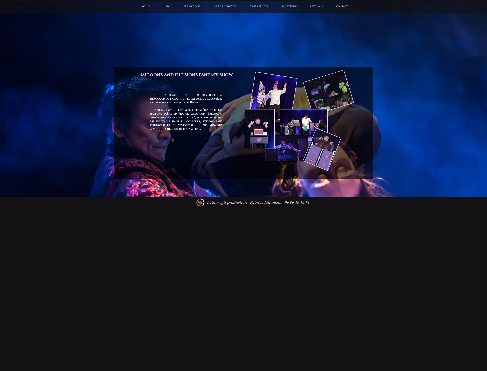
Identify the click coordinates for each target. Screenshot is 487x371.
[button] (316, 6)
